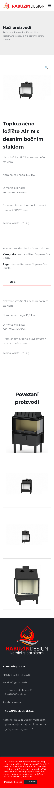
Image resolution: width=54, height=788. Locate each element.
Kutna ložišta (32, 32)
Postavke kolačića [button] (13, 782)
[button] (46, 68)
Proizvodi (18, 32)
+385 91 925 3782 (21, 675)
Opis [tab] (13, 281)
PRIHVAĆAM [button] (31, 782)
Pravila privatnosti (12, 702)
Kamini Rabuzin (21, 264)
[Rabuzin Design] (23, 5)
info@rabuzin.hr (19, 682)
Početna (7, 32)
